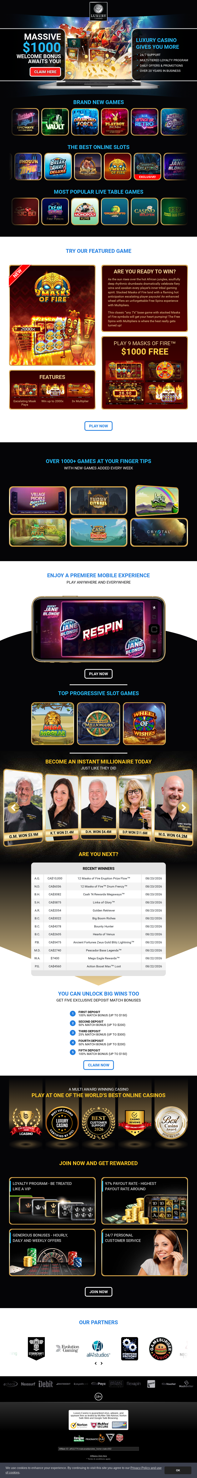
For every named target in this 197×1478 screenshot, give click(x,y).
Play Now (98, 426)
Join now (98, 1291)
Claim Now (98, 1065)
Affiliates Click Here (98, 1456)
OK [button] (178, 1470)
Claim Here (45, 71)
